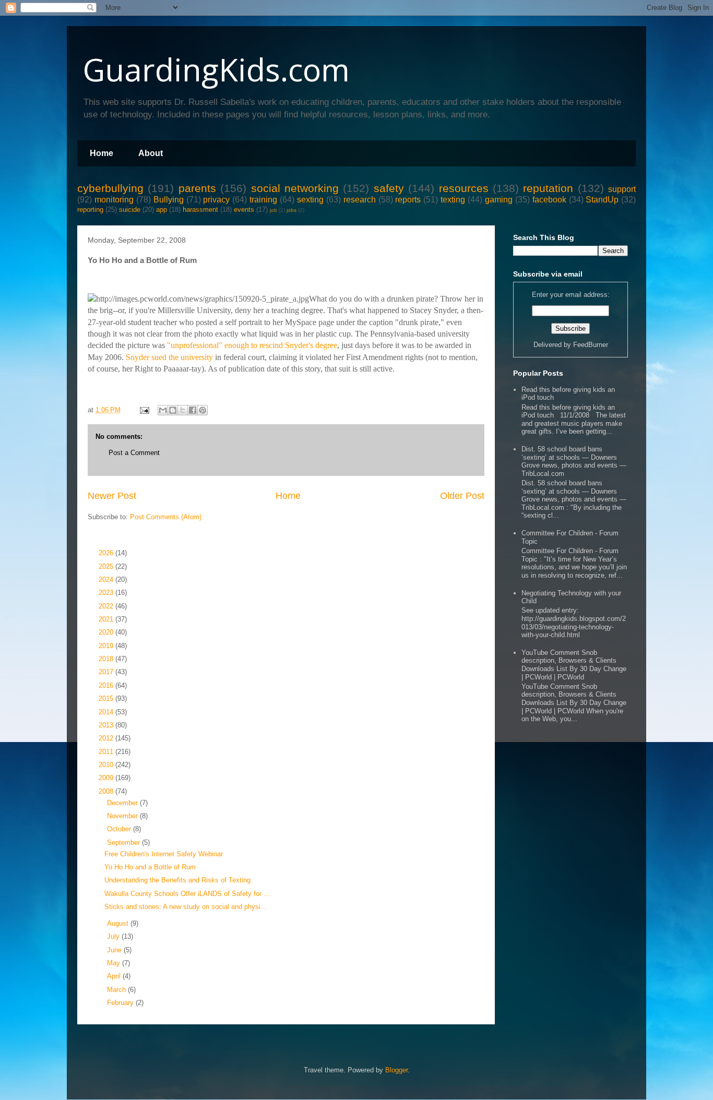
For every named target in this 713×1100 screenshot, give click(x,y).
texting (453, 199)
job (273, 210)
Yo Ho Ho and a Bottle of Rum (150, 867)
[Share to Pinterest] (202, 410)
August (118, 923)
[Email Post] (143, 410)
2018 (107, 659)
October (120, 829)
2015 (107, 698)
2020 (107, 632)
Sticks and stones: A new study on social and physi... (185, 907)
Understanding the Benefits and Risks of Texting (177, 880)
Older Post (462, 496)
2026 (107, 553)
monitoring (114, 199)
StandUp (602, 199)
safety (389, 188)
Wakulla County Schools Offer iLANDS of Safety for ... (187, 894)
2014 (107, 712)
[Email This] (163, 410)
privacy (216, 199)
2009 (107, 778)
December (123, 803)
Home (101, 153)
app (161, 209)
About (150, 153)
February (121, 1003)
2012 (107, 738)
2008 (107, 791)
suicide (129, 209)
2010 (107, 765)
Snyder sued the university (169, 357)
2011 (107, 752)
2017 (107, 672)
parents (197, 188)
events (244, 209)
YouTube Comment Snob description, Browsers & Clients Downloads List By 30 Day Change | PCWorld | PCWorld (573, 665)
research (359, 199)
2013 (107, 725)
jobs (291, 210)
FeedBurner (590, 345)
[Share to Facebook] (192, 410)
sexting (310, 199)
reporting (90, 209)
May (114, 963)
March (117, 990)
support (622, 189)
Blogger (396, 1070)
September (124, 842)
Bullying (168, 199)
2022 (107, 606)
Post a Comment (134, 453)
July (114, 936)
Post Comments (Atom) (165, 517)
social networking (295, 188)
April (115, 976)
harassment (200, 209)
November (123, 816)
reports (408, 199)
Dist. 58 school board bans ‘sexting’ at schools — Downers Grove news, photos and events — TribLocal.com (573, 461)
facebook (549, 199)
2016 (107, 685)
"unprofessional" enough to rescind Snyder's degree (252, 345)
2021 (107, 619)
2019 (107, 646)
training (263, 199)
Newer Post (112, 496)
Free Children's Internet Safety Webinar (163, 854)
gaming (499, 199)
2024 (107, 579)
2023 (107, 592)
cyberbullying (110, 188)
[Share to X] (182, 410)
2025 (107, 566)
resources (464, 188)
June (115, 950)
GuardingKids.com (216, 69)
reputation (548, 188)
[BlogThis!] (173, 410)
